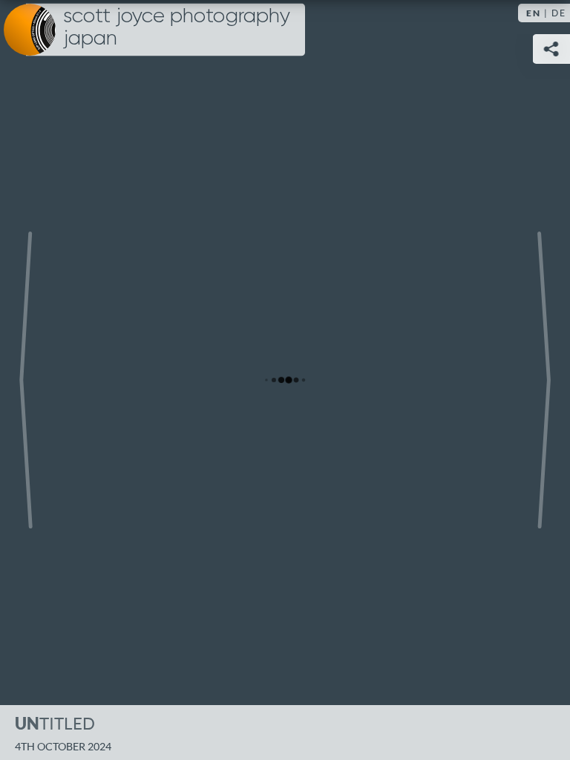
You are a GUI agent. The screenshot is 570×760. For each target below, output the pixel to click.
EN (533, 13)
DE (558, 13)
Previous (26, 380)
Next (544, 380)
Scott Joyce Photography (176, 27)
